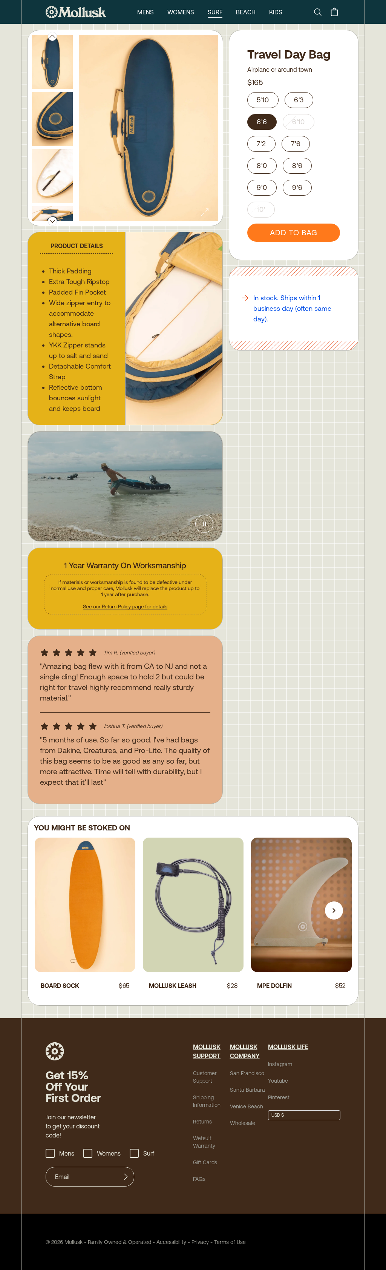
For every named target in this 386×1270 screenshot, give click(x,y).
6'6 (262, 122)
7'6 (296, 144)
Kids (275, 12)
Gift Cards (205, 1162)
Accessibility (168, 1242)
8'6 (297, 166)
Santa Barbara (247, 1090)
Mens (145, 12)
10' (261, 209)
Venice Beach (246, 1106)
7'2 (261, 144)
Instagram (280, 1064)
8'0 (262, 166)
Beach (246, 12)
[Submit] (125, 1176)
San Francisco (247, 1073)
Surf (215, 12)
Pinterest (279, 1097)
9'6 (297, 187)
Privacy (200, 1242)
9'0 (262, 187)
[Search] (320, 12)
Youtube (278, 1081)
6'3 (299, 100)
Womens (180, 12)
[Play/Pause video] (204, 524)
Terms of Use (230, 1242)
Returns (202, 1122)
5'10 (263, 100)
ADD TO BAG (293, 232)
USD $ (277, 1115)
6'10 (298, 122)
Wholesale (242, 1123)
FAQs (199, 1179)
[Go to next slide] (334, 910)
